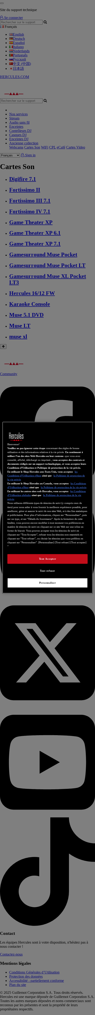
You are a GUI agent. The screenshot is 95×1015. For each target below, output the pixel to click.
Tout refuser (47, 570)
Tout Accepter (47, 558)
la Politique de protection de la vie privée (63, 487)
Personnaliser (47, 582)
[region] (47, 507)
